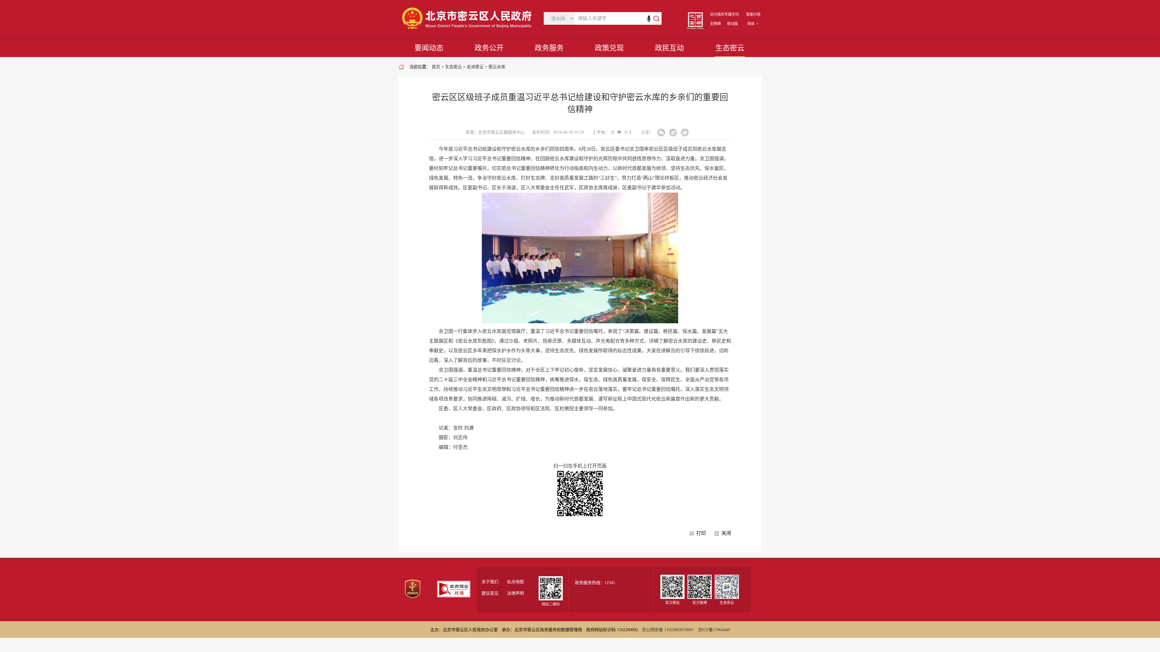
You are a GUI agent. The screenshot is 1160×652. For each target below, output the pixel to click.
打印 (701, 533)
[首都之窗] (695, 27)
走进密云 (475, 67)
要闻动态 (428, 48)
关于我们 (490, 582)
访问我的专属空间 (724, 14)
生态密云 (729, 48)
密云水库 (496, 67)
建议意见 (490, 593)
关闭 (726, 533)
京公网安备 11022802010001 (668, 630)
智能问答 (753, 14)
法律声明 (515, 593)
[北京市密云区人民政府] (468, 30)
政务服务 (549, 48)
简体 (751, 24)
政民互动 (669, 48)
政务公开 (489, 48)
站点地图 (515, 582)
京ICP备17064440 (714, 630)
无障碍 (715, 24)
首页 (436, 67)
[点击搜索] (653, 18)
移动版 (732, 24)
